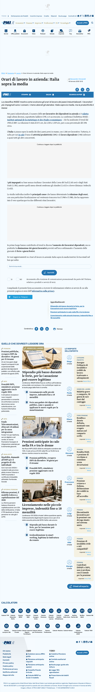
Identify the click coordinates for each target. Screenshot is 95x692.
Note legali (7, 657)
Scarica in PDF (76, 95)
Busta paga (62, 16)
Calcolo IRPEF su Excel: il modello (33, 676)
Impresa (38, 23)
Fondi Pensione (82, 415)
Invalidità (7, 454)
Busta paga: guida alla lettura (59, 666)
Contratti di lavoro (74, 16)
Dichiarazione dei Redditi (19, 16)
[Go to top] (80, 684)
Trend (3, 16)
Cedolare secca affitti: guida (35, 655)
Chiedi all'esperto (80, 586)
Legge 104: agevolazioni (54, 671)
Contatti (6, 660)
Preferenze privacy (10, 669)
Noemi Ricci (87, 381)
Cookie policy (8, 666)
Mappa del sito (8, 675)
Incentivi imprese (36, 16)
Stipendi (54, 16)
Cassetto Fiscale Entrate (33, 671)
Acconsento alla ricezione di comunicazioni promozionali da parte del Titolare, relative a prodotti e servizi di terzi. (59, 281)
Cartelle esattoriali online (57, 660)
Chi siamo (6, 651)
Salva (49, 95)
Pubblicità (7, 654)
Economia (19, 23)
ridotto (85, 113)
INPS (5, 381)
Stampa (24, 95)
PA (57, 23)
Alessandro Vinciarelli (78, 79)
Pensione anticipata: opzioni (35, 666)
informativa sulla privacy (43, 291)
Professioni (48, 23)
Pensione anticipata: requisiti (35, 660)
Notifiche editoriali (10, 672)
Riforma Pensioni (10, 489)
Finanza (29, 23)
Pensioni (31, 418)
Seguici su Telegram (20, 297)
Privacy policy (8, 663)
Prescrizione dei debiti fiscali (59, 676)
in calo (21, 134)
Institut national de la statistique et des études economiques (34, 119)
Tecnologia (64, 23)
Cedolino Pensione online (57, 655)
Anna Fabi (87, 578)
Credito (46, 16)
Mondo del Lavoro (35, 348)
